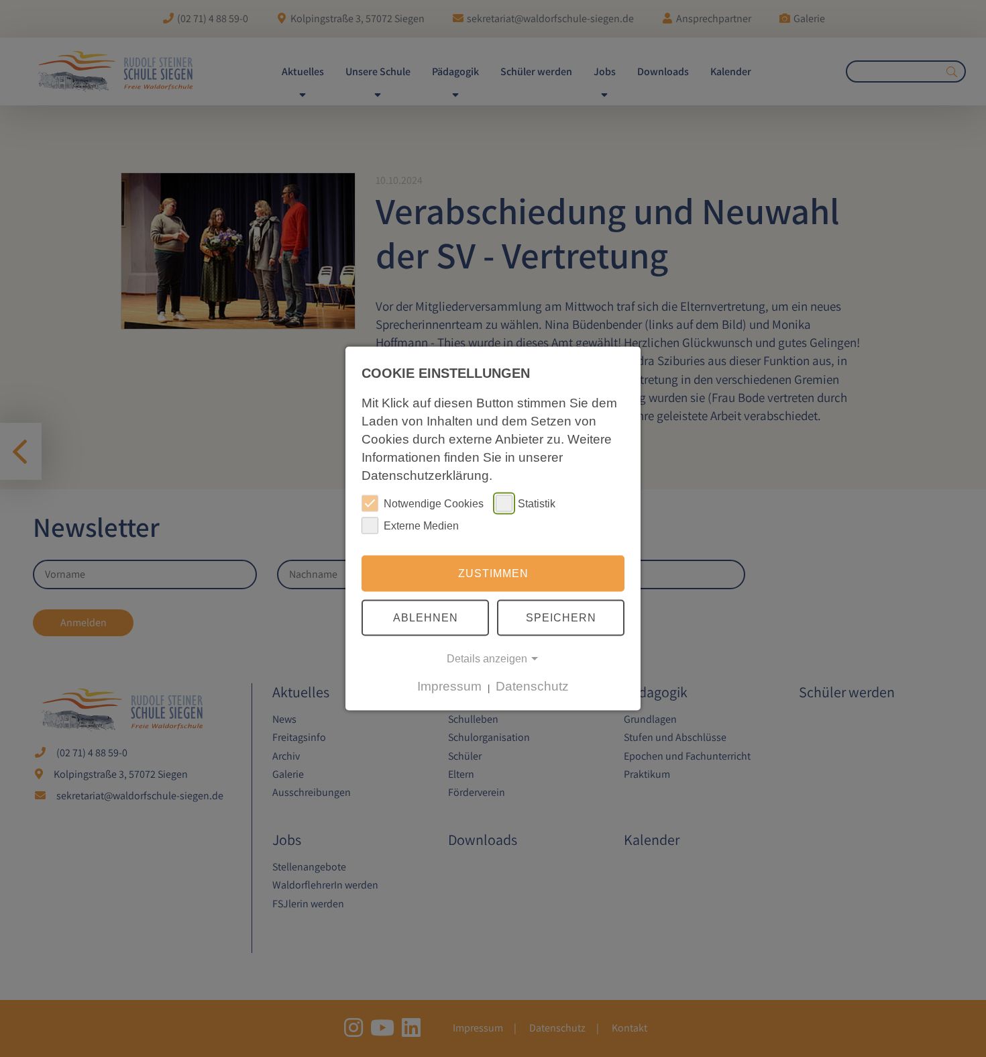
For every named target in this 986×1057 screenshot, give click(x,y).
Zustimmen (493, 573)
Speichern (561, 617)
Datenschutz (532, 686)
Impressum (449, 686)
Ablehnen (425, 617)
